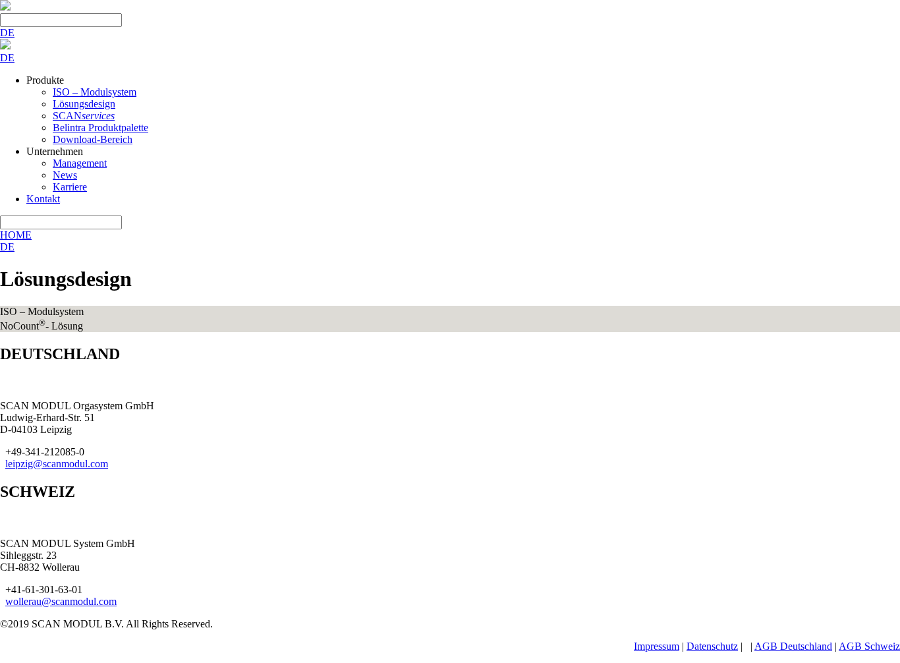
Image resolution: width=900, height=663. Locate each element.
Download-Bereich (92, 139)
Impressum (656, 646)
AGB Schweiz (869, 646)
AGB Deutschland (793, 646)
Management (80, 163)
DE (7, 32)
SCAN (84, 115)
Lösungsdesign (84, 103)
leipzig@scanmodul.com (56, 463)
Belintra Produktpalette (100, 127)
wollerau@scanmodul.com (61, 601)
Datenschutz (712, 646)
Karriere (70, 186)
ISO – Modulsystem (94, 92)
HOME (16, 235)
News (65, 175)
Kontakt (43, 198)
